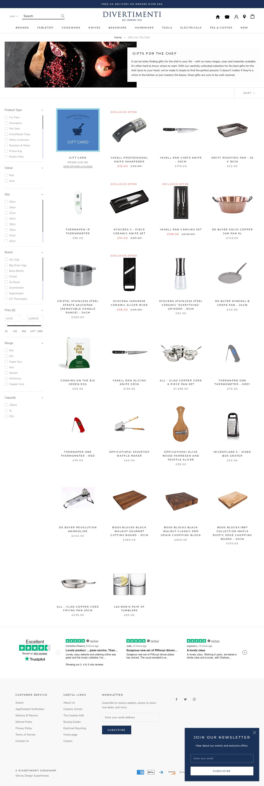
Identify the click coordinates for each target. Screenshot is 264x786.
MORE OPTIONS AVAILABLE (78, 166)
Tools (167, 27)
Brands (22, 27)
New (244, 27)
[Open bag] (252, 16)
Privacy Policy (23, 728)
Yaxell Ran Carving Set (181, 229)
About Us (69, 703)
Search (19, 703)
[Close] (254, 732)
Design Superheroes (37, 775)
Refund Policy (23, 722)
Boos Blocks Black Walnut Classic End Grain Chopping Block (181, 531)
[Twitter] (185, 699)
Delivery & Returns (26, 715)
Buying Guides (72, 722)
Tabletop (45, 27)
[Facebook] (176, 699)
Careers (67, 741)
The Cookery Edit (73, 715)
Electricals (191, 27)
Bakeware (118, 27)
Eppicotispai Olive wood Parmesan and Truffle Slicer (181, 455)
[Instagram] (194, 699)
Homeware (144, 27)
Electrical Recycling (74, 728)
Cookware (71, 27)
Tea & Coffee (221, 27)
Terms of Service (25, 734)
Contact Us (22, 741)
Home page (70, 734)
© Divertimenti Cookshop (36, 770)
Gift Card (78, 157)
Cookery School (72, 709)
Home (118, 37)
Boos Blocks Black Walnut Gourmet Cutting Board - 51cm (129, 531)
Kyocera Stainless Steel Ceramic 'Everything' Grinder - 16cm (181, 305)
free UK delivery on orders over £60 (132, 4)
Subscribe (222, 771)
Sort (248, 93)
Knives (94, 27)
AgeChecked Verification (29, 709)
